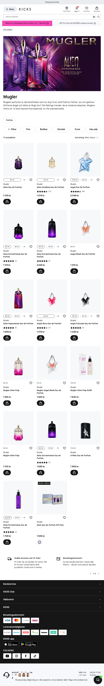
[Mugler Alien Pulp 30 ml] (18, 443)
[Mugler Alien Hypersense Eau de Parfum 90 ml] (18, 310)
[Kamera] (94, 17)
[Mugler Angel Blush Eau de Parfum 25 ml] (85, 242)
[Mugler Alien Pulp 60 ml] (18, 376)
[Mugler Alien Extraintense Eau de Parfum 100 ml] (18, 513)
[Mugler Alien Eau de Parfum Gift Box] (52, 513)
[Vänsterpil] (90, 573)
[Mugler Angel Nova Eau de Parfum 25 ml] (52, 310)
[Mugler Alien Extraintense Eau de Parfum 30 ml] (18, 242)
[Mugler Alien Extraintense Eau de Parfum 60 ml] (52, 443)
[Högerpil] (98, 573)
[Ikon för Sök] (98, 17)
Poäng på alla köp (52, 2)
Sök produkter (12, 16)
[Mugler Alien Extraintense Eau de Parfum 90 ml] (52, 242)
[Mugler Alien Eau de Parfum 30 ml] (18, 173)
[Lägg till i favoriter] (31, 180)
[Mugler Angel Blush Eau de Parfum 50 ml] (52, 376)
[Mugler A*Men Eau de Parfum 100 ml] (85, 443)
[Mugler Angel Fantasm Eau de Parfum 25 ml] (85, 310)
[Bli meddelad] (39, 542)
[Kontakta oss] (98, 680)
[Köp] (74, 271)
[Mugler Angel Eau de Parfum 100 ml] (85, 173)
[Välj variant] (7, 201)
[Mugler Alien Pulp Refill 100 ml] (85, 376)
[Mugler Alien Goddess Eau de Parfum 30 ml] (52, 173)
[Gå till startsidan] (25, 9)
